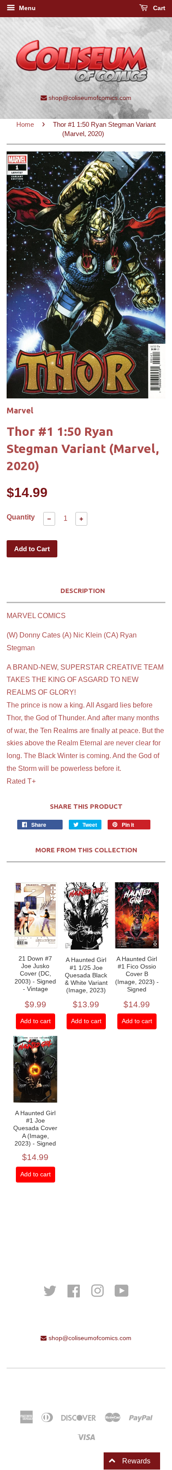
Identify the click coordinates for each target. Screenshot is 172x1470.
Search (86, 1235)
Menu (26, 7)
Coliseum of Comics (111, 1386)
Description (82, 590)
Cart (158, 7)
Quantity (21, 517)
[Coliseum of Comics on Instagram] (97, 1290)
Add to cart (35, 1020)
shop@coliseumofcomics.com (89, 97)
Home (25, 124)
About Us (86, 1247)
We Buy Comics (86, 1223)
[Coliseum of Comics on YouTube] (122, 1290)
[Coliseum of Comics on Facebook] (73, 1290)
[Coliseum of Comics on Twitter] (49, 1290)
